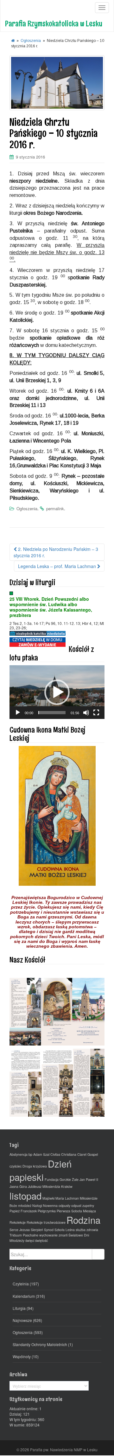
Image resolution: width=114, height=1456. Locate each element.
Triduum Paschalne (24, 1235)
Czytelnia (21, 1283)
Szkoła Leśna (64, 1229)
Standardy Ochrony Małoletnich (40, 1344)
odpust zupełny (82, 1205)
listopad (25, 1195)
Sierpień (37, 1229)
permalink (55, 508)
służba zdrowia (87, 1229)
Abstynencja (19, 1154)
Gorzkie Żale (69, 1179)
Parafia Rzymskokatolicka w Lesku (53, 23)
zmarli (63, 1235)
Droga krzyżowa (34, 1166)
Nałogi (37, 1205)
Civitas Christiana (63, 1154)
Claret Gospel (87, 1154)
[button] (57, 692)
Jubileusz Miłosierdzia (44, 1186)
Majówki (48, 1198)
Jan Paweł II (88, 1179)
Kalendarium (24, 1296)
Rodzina (83, 1219)
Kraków (67, 1186)
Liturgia (19, 1308)
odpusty (64, 1205)
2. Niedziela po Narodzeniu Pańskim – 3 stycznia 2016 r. (56, 552)
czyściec (16, 1166)
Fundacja (52, 1179)
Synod (49, 1229)
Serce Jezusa (20, 1229)
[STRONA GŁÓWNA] (13, 40)
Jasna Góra (18, 1186)
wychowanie (48, 1235)
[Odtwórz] (18, 712)
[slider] (52, 712)
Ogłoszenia (31, 40)
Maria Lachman (67, 1198)
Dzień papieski (41, 1170)
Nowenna (50, 1205)
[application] (57, 692)
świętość (41, 1240)
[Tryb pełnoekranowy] (96, 712)
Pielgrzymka (47, 1211)
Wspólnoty (22, 1356)
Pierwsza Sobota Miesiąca (76, 1211)
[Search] (98, 1254)
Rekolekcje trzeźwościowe (46, 1222)
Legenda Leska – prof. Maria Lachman (57, 566)
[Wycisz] (86, 712)
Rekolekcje (18, 1222)
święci (29, 1240)
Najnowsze (22, 1320)
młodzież (24, 1205)
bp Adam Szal (38, 1154)
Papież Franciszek (23, 1211)
